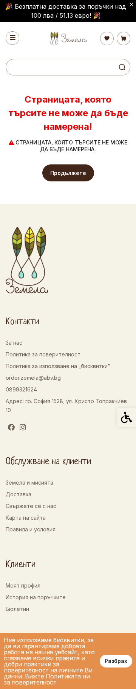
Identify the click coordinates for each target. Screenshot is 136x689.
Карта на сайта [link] (26, 517)
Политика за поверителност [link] (43, 354)
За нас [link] (14, 342)
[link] (68, 38)
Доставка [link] (18, 494)
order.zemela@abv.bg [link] (33, 377)
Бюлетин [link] (17, 609)
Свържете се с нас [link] (31, 506)
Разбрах (116, 661)
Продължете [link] (68, 173)
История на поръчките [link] (36, 597)
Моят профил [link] (23, 585)
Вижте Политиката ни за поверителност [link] (47, 679)
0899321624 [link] (21, 389)
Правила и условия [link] (31, 529)
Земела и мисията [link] (29, 482)
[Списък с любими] (107, 38)
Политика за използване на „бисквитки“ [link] (58, 366)
